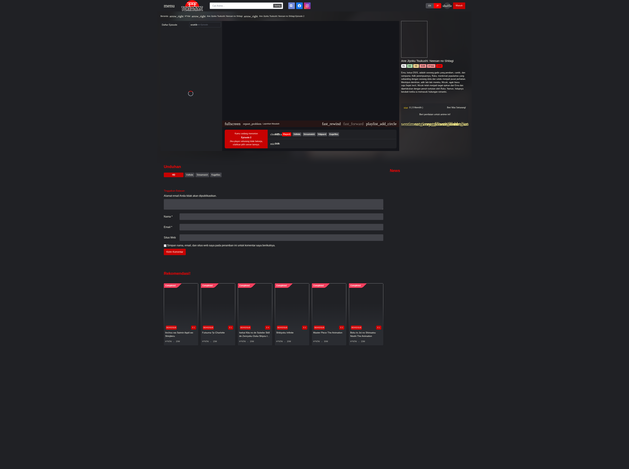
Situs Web (170, 237)
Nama (168, 216)
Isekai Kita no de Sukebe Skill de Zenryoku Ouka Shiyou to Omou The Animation (254, 334)
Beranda (164, 16)
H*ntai (187, 16)
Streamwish (202, 175)
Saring (277, 6)
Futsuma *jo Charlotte (213, 332)
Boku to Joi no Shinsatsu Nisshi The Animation (363, 334)
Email (168, 227)
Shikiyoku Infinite (285, 332)
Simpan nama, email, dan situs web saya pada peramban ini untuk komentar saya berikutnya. (221, 245)
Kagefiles (215, 175)
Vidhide (189, 175)
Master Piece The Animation (327, 332)
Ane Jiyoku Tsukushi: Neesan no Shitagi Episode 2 (281, 16)
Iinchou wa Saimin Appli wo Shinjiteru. (179, 334)
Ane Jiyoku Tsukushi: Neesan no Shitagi (225, 16)
